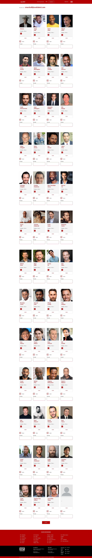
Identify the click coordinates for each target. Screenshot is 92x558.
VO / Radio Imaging (37, 538)
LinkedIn (68, 553)
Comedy (62, 536)
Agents (62, 549)
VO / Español (22, 541)
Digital (62, 538)
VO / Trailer (36, 536)
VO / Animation (22, 534)
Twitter (68, 549)
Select (23, 41)
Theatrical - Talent (50, 534)
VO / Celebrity (22, 539)
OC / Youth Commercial (51, 539)
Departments (63, 547)
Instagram (68, 551)
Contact (66, 1)
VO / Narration (36, 534)
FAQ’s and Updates (62, 552)
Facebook (68, 547)
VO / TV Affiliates (64, 539)
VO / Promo (22, 542)
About (62, 550)
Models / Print (36, 542)
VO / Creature (36, 539)
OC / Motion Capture (64, 534)
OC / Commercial (50, 538)
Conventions (36, 541)
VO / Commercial (23, 538)
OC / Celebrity (49, 541)
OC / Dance (49, 542)
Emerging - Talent (50, 536)
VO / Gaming (22, 536)
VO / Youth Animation (64, 541)
